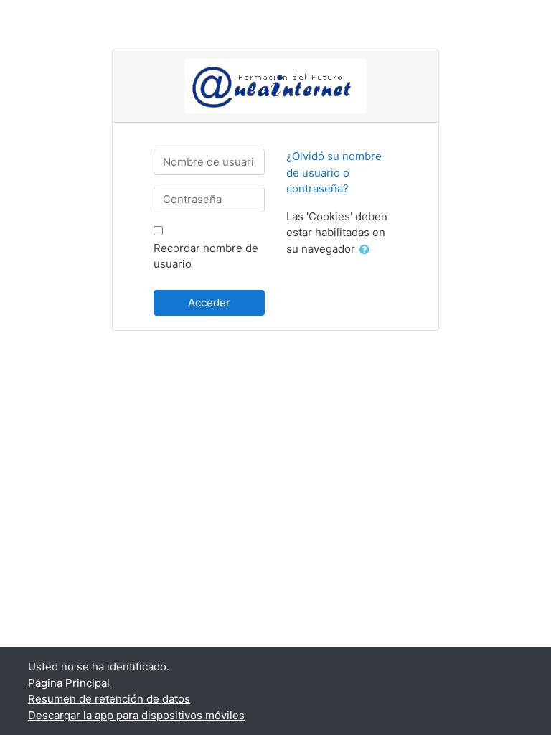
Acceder (209, 302)
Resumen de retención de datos (109, 699)
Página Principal (69, 683)
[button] (367, 250)
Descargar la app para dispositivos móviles (136, 715)
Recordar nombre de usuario (206, 256)
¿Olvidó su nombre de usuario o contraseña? (334, 172)
